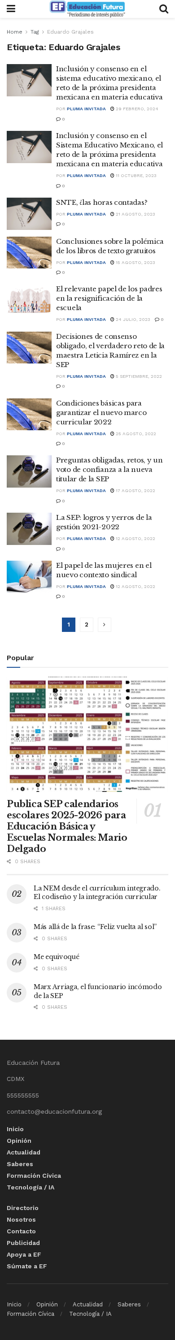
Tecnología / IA (30, 1187)
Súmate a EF (27, 1266)
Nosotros (21, 1219)
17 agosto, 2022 (134, 490)
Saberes (20, 1163)
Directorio (23, 1207)
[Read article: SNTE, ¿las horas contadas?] (29, 214)
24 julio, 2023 (132, 319)
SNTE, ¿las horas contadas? (101, 202)
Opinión (19, 1140)
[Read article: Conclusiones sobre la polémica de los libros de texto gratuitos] (29, 253)
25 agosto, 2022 (135, 433)
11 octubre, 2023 (135, 175)
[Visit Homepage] (87, 9)
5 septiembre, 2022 (138, 376)
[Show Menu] (11, 9)
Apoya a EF (24, 1254)
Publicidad (23, 1242)
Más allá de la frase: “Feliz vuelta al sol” (95, 927)
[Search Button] (163, 9)
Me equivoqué (56, 957)
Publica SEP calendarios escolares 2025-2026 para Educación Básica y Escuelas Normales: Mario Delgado (67, 826)
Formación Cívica (34, 1175)
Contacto (21, 1231)
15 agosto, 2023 (134, 262)
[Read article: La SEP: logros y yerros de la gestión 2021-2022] (29, 529)
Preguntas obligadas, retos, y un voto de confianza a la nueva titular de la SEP (109, 469)
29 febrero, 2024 (136, 108)
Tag (35, 32)
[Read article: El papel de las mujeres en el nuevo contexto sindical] (29, 577)
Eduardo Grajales (70, 32)
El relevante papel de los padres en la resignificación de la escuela (109, 298)
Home (14, 32)
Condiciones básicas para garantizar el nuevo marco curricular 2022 (101, 412)
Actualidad (23, 1152)
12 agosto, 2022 (134, 538)
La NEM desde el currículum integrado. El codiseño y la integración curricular (97, 892)
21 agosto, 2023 (134, 214)
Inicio (15, 1129)
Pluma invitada (86, 108)
